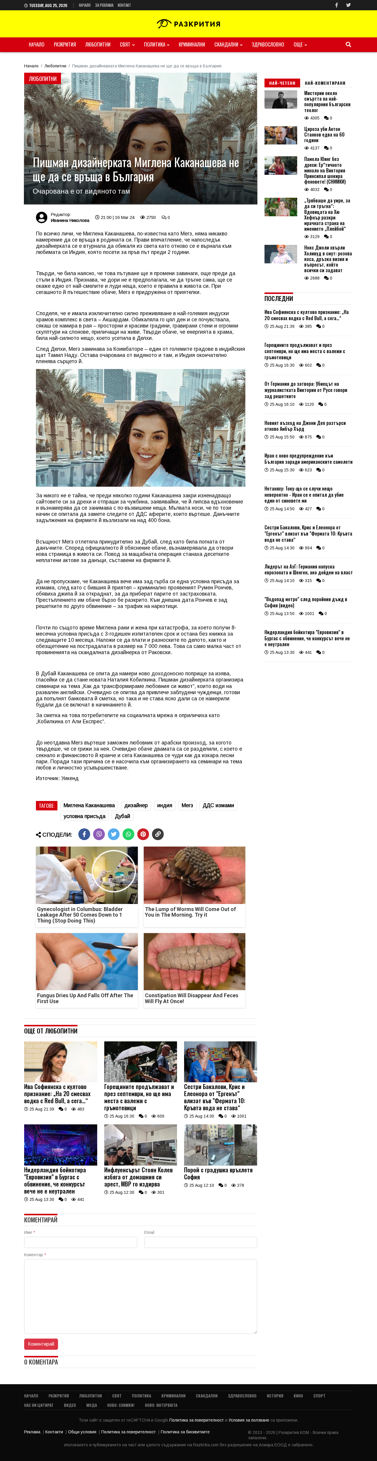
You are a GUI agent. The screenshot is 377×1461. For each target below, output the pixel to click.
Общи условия (82, 1432)
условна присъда (84, 816)
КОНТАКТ (124, 5)
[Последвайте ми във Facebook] (336, 5)
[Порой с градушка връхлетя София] (220, 1164)
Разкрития (65, 44)
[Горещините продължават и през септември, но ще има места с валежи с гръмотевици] (140, 1080)
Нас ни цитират (39, 1405)
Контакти (54, 1432)
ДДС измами (218, 805)
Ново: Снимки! (121, 1405)
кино (298, 1395)
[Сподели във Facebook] (84, 834)
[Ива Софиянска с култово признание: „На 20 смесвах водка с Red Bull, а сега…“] (60, 1080)
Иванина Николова (70, 220)
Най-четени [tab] (282, 83)
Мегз (187, 805)
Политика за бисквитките (185, 1432)
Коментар (35, 1255)
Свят (125, 44)
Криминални (192, 44)
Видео (70, 1405)
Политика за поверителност (197, 1420)
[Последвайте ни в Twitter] (348, 5)
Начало (85, 5)
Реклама (32, 1432)
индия (164, 805)
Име (29, 1232)
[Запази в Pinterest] (143, 834)
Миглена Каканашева (89, 805)
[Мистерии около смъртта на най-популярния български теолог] (280, 107)
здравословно (268, 44)
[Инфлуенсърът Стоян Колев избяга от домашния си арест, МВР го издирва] (140, 1164)
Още (298, 44)
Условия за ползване (249, 1420)
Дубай (122, 816)
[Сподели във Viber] (99, 834)
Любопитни (97, 44)
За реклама (104, 5)
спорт (319, 1395)
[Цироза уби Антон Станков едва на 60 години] (280, 143)
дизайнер (136, 805)
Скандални (226, 44)
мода (91, 1405)
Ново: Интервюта (161, 1405)
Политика (154, 44)
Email (149, 1232)
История (275, 1395)
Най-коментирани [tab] (325, 83)
